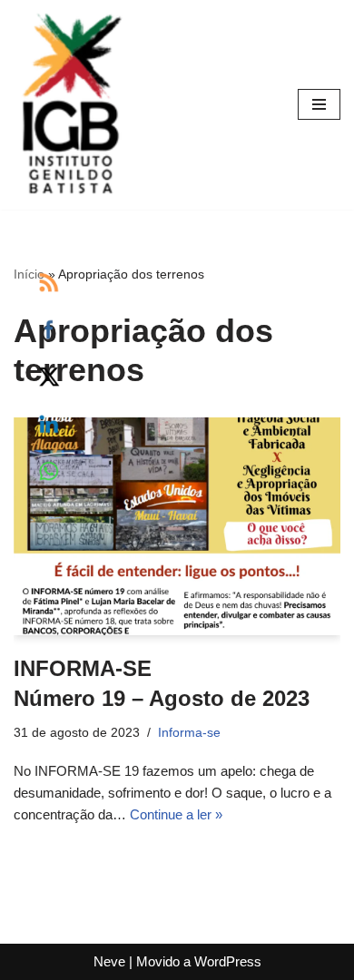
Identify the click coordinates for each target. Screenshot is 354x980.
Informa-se (189, 733)
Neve (109, 961)
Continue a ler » (176, 814)
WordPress (227, 961)
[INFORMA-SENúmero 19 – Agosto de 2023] (177, 526)
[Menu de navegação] (319, 104)
